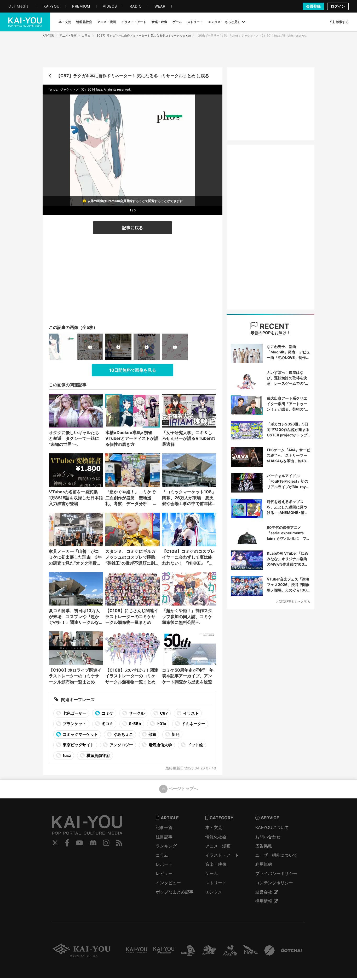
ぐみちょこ (123, 734)
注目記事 (164, 836)
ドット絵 (195, 744)
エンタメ (213, 891)
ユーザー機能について (276, 855)
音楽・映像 (215, 864)
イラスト (190, 713)
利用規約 (263, 864)
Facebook (67, 842)
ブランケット (74, 723)
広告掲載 (263, 846)
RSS (119, 842)
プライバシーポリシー (276, 873)
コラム (86, 35)
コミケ (107, 713)
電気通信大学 (160, 744)
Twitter (55, 842)
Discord (93, 842)
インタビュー (168, 882)
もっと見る (232, 22)
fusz (66, 755)
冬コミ (107, 723)
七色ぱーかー (74, 713)
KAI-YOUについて (272, 827)
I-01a (161, 723)
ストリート (215, 882)
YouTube (79, 842)
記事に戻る (132, 227)
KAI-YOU (48, 35)
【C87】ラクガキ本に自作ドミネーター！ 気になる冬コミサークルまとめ (143, 35)
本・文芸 (213, 827)
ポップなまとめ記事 (174, 891)
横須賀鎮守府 (98, 755)
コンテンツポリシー (274, 882)
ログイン (338, 6)
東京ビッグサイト (78, 744)
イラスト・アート (222, 855)
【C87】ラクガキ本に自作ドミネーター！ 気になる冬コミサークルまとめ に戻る (132, 75)
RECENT (273, 326)
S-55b (134, 723)
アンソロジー (121, 744)
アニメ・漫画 (68, 35)
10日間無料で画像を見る (132, 370)
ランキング (166, 846)
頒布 (152, 734)
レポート (164, 864)
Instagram (106, 842)
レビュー (164, 873)
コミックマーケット (80, 734)
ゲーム (211, 873)
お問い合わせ (267, 836)
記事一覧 (164, 827)
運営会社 (263, 891)
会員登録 (313, 6)
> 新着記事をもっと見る (293, 601)
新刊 (175, 734)
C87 (163, 713)
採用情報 (263, 901)
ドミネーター (193, 723)
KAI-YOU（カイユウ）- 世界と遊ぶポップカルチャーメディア (25, 22)
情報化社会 (215, 836)
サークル (136, 713)
